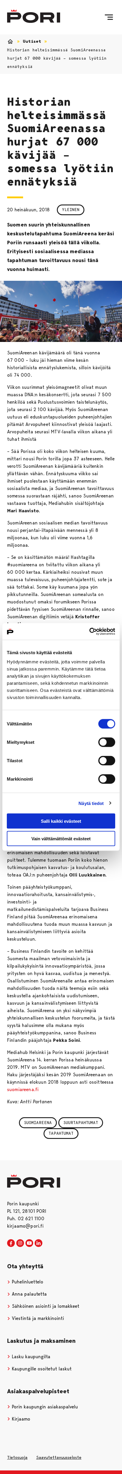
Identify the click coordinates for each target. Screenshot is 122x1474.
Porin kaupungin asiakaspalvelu (44, 1407)
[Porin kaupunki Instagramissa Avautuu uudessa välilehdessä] (20, 1243)
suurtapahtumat (80, 1122)
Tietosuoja (17, 1457)
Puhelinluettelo (26, 1282)
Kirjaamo (20, 1419)
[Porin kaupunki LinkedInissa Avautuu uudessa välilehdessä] (38, 1243)
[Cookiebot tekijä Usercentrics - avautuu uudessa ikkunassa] (89, 631)
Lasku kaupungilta (30, 1356)
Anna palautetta (28, 1294)
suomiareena (38, 1122)
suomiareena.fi (22, 1089)
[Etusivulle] (33, 16)
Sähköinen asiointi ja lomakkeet (44, 1306)
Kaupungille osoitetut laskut (41, 1369)
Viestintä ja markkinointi (37, 1318)
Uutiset (32, 41)
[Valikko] (109, 17)
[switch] (106, 742)
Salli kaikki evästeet (61, 821)
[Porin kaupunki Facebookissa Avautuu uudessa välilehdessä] (11, 1243)
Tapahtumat (61, 1133)
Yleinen (70, 209)
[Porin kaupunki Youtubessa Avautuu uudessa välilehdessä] (29, 1243)
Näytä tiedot (91, 803)
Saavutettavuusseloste (58, 1457)
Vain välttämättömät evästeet (61, 838)
